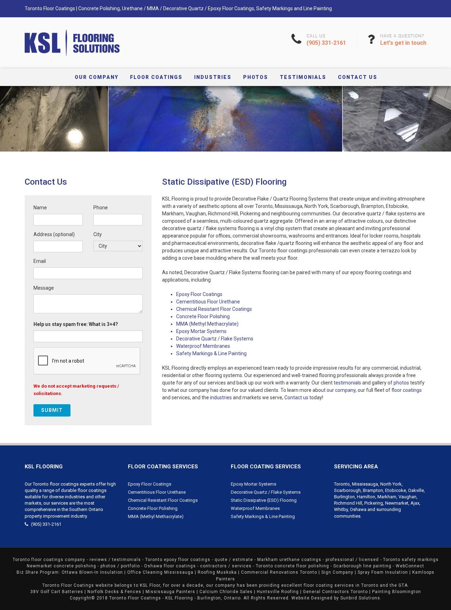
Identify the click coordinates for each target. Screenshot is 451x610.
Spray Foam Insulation (383, 572)
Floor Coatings (156, 77)
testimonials (347, 383)
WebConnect (410, 565)
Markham (386, 496)
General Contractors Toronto (335, 591)
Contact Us (357, 77)
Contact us (296, 397)
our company (341, 390)
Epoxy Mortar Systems (201, 331)
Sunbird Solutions (360, 598)
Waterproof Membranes (203, 346)
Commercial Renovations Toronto (279, 572)
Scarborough (347, 490)
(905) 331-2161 (326, 42)
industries (221, 397)
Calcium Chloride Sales (226, 591)
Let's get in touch (403, 42)
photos (401, 383)
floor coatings (406, 390)
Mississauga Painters (170, 591)
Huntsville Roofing (278, 591)
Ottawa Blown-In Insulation (92, 572)
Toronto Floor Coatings (135, 598)
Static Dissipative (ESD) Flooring (264, 500)
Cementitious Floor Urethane (208, 301)
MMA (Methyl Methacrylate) (207, 324)
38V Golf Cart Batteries (56, 591)
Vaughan (407, 496)
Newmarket (396, 503)
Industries (212, 77)
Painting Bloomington (396, 591)
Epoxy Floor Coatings (199, 294)
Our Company (96, 77)
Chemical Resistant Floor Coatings (214, 309)
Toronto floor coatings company (49, 559)
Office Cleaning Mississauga (160, 572)
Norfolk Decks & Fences (114, 591)
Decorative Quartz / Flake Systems (214, 338)
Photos (255, 77)
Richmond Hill (348, 503)
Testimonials (303, 77)
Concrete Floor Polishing (203, 316)
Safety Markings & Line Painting (211, 353)
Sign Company (337, 572)
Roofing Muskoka (217, 572)
